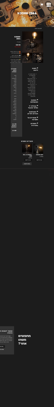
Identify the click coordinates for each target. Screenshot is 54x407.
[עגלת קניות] (41, 4)
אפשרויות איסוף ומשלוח (13, 70)
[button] (33, 69)
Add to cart (39, 160)
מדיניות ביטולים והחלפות (13, 125)
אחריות (14, 130)
